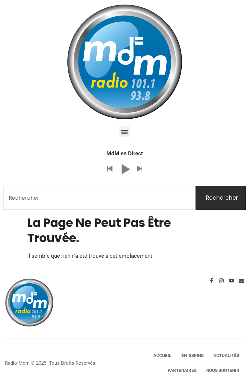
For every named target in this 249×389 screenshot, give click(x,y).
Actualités (226, 355)
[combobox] (98, 198)
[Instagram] (221, 280)
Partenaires (182, 370)
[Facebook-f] (211, 280)
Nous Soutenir (222, 370)
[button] (124, 131)
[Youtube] (231, 280)
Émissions (192, 355)
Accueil (162, 355)
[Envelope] (241, 280)
